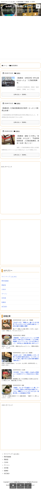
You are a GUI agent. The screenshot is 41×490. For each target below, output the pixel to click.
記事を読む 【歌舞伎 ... (20, 94)
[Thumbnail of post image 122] (8, 83)
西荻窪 (27, 1)
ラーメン (4, 293)
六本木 (33, 1)
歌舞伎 (18, 73)
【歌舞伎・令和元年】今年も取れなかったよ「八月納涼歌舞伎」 (28, 80)
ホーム (5, 65)
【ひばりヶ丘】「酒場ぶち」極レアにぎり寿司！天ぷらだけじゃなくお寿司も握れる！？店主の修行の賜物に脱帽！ (26, 324)
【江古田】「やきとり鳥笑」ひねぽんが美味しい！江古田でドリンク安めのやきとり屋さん (26, 374)
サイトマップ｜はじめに (8, 1)
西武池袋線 (20, 1)
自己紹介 (4, 306)
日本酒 (4, 298)
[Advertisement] (20, 37)
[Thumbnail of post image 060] (8, 141)
